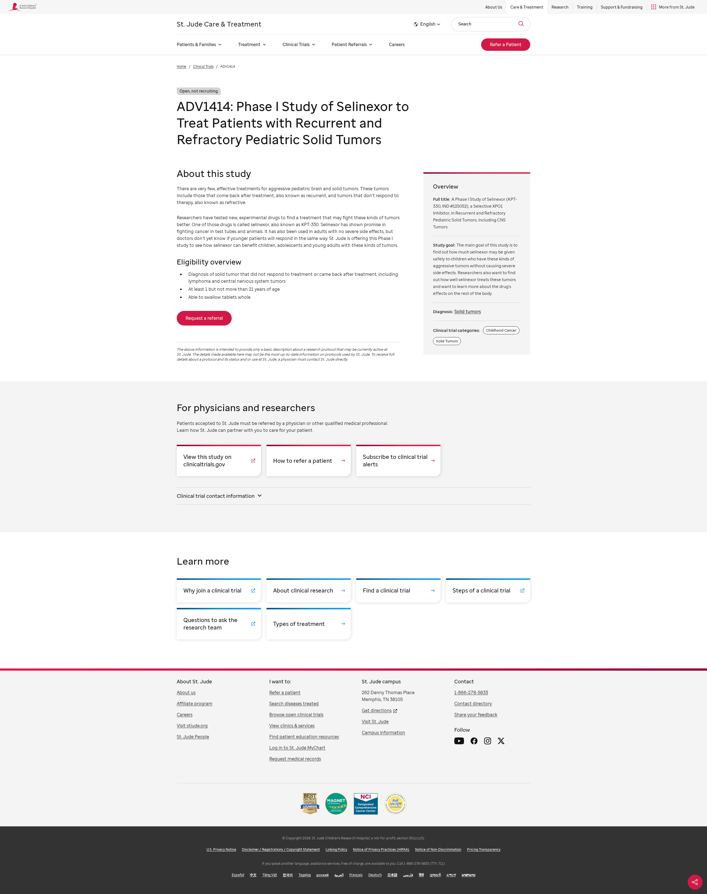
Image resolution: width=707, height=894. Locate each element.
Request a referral (204, 318)
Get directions (377, 710)
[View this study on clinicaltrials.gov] (219, 460)
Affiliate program (194, 703)
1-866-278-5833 (471, 692)
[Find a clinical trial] (398, 590)
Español (238, 874)
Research (560, 7)
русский (322, 874)
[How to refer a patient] (309, 460)
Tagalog (305, 874)
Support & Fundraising (622, 7)
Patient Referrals (349, 44)
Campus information (383, 732)
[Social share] (695, 882)
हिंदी (421, 874)
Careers (397, 44)
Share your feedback (475, 715)
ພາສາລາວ (469, 874)
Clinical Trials (296, 44)
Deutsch (375, 874)
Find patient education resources (304, 737)
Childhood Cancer (501, 330)
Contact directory (473, 703)
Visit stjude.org (192, 726)
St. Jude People (193, 737)
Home (181, 66)
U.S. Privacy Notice (221, 849)
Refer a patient (284, 692)
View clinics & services (292, 726)
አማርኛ (451, 874)
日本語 (392, 874)
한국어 (288, 874)
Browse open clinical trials (296, 715)
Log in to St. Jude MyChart (297, 748)
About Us (493, 7)
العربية (339, 874)
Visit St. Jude (375, 721)
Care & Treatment (526, 7)
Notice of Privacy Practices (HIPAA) (381, 849)
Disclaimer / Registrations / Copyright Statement (281, 849)
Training (585, 7)
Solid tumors (467, 311)
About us (186, 692)
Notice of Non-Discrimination (438, 849)
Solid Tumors (447, 340)
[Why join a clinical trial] (219, 590)
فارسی (408, 874)
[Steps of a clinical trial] (488, 590)
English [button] (428, 24)
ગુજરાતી (435, 874)
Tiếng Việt (269, 874)
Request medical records (295, 759)
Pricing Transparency (483, 849)
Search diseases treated (294, 703)
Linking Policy (336, 849)
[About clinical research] (309, 590)
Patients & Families (196, 44)
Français (356, 874)
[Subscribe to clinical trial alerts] (398, 460)
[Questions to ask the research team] (219, 623)
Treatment (249, 44)
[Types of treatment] (309, 623)
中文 (253, 874)
